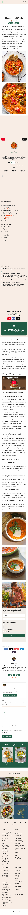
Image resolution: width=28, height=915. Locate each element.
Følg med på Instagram (14, 773)
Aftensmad (17, 23)
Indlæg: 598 (14, 677)
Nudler (4, 848)
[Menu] (25, 2)
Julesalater (5, 892)
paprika (7, 217)
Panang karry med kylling (7, 763)
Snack (17, 843)
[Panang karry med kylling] (7, 754)
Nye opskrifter (8, 625)
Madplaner (7, 627)
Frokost (18, 835)
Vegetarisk (18, 889)
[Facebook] (6, 649)
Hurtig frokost (19, 838)
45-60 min (5, 875)
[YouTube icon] (19, 675)
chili (7, 209)
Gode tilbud (7, 631)
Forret (17, 857)
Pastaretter (5, 850)
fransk (17, 875)
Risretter (5, 855)
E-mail (4, 712)
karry (6, 218)
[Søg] (23, 1)
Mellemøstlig (18, 881)
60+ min (5, 877)
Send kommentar (7, 736)
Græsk (17, 877)
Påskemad (5, 899)
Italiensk (18, 880)
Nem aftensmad (19, 842)
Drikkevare (5, 838)
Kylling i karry (20, 762)
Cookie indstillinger (19, 894)
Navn (4, 708)
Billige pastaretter (7, 835)
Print (25, 139)
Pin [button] (3, 139)
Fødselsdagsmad (7, 886)
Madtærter (5, 847)
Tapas (4, 905)
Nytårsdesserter (6, 896)
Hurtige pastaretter (7, 842)
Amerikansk (18, 870)
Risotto (4, 853)
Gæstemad (5, 887)
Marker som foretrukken (10, 695)
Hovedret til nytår (6, 889)
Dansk (17, 873)
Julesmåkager (6, 894)
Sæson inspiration (9, 629)
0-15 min (5, 870)
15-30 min (11, 23)
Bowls (4, 837)
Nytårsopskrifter (6, 897)
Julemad (5, 891)
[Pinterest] (16, 649)
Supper (4, 860)
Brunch (4, 882)
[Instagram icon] (14, 675)
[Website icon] (11, 675)
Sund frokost (18, 847)
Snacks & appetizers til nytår (7, 903)
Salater (4, 856)
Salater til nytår (6, 901)
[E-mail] (14, 652)
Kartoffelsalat (5, 845)
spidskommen (9, 215)
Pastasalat (5, 851)
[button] (11, 152)
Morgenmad (18, 840)
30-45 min (5, 873)
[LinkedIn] (22, 649)
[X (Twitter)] (11, 649)
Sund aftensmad (19, 845)
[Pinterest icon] (17, 675)
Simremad (5, 858)
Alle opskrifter (6, 832)
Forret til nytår (6, 884)
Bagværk (5, 833)
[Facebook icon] (9, 675)
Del (14, 318)
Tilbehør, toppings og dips (6, 863)
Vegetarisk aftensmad (20, 849)
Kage (4, 843)
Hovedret (18, 858)
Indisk (17, 878)
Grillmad (4, 840)
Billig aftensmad (19, 833)
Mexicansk (18, 883)
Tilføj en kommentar (7, 717)
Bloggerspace (16, 911)
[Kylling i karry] (20, 754)
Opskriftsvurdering (6, 726)
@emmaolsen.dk (20, 330)
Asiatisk (17, 872)
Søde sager (5, 861)
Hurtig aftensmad (19, 837)
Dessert (17, 855)
